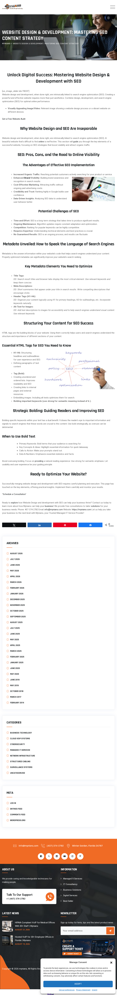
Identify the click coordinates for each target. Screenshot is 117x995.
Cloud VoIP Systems (20, 738)
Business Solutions (72, 890)
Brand (27, 178)
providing (39, 461)
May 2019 (14, 685)
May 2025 (14, 639)
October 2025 (17, 611)
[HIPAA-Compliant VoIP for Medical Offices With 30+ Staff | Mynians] (7, 926)
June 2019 (15, 679)
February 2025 (17, 656)
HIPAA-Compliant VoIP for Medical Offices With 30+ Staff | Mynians (35, 924)
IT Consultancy (70, 884)
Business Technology (21, 732)
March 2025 (16, 651)
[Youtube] (64, 856)
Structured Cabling (20, 761)
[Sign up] (110, 930)
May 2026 (14, 570)
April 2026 (15, 576)
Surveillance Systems (21, 767)
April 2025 (15, 645)
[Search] (104, 7)
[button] (111, 962)
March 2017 (15, 697)
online (41, 141)
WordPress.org (17, 820)
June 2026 (15, 565)
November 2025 (17, 605)
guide (75, 141)
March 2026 (16, 582)
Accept (78, 984)
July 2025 (15, 628)
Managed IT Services (20, 750)
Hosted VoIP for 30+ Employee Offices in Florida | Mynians (34, 939)
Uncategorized (17, 773)
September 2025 (18, 616)
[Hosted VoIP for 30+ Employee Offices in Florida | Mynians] (7, 940)
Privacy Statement (83, 990)
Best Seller (68, 901)
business (49, 506)
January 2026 (16, 593)
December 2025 (17, 599)
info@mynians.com (54, 509)
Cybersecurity (17, 744)
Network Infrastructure (22, 755)
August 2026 (16, 553)
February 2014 (17, 702)
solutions (95, 506)
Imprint (94, 990)
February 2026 (17, 588)
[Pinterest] (80, 856)
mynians (23, 968)
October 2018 (16, 691)
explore (14, 502)
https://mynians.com (81, 509)
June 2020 (15, 668)
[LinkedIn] (57, 856)
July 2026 (15, 559)
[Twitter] (49, 856)
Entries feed (16, 809)
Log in (13, 803)
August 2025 (16, 622)
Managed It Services (72, 878)
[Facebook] (41, 856)
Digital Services (70, 895)
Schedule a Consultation (14, 494)
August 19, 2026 (22, 944)
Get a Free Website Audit (13, 119)
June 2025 (15, 633)
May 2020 (14, 674)
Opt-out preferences (67, 990)
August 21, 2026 (22, 930)
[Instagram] (72, 856)
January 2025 (16, 662)
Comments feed (17, 814)
